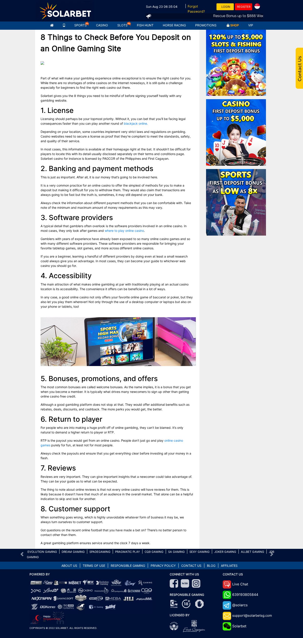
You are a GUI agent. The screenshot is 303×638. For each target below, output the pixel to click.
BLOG (211, 565)
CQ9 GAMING (154, 551)
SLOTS (122, 25)
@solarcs (240, 605)
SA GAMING (176, 551)
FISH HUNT (145, 25)
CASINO (102, 25)
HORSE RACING (174, 25)
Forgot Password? (196, 9)
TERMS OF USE (94, 565)
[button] (22, 554)
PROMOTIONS (205, 25)
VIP (250, 25)
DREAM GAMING (73, 551)
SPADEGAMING (99, 551)
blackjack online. (136, 123)
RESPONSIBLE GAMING (128, 565)
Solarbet (239, 626)
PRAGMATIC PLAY (127, 551)
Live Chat (240, 584)
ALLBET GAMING (252, 551)
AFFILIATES (229, 565)
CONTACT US (191, 565)
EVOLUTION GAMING (42, 551)
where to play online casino (124, 230)
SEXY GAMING (199, 551)
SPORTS (80, 25)
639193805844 (245, 594)
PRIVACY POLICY (163, 565)
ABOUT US (69, 565)
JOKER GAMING (225, 551)
